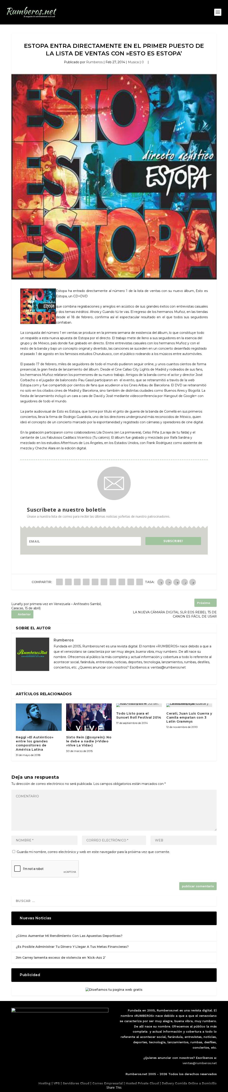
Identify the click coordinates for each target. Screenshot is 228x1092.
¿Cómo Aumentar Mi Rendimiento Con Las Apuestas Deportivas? (69, 936)
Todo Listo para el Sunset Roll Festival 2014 (138, 715)
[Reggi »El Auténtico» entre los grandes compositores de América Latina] (38, 717)
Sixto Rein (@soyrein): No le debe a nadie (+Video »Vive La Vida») (89, 741)
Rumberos (94, 62)
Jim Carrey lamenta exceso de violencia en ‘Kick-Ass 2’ (61, 958)
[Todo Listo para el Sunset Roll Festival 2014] (139, 705)
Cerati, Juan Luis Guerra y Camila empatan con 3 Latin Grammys (189, 717)
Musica (133, 62)
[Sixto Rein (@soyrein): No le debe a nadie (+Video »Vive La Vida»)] (89, 717)
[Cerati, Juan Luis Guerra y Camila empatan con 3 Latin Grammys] (189, 705)
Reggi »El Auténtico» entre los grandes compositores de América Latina (34, 743)
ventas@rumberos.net (200, 1063)
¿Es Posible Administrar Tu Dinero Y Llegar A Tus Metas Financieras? (72, 947)
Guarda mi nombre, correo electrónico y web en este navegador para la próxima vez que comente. (93, 852)
